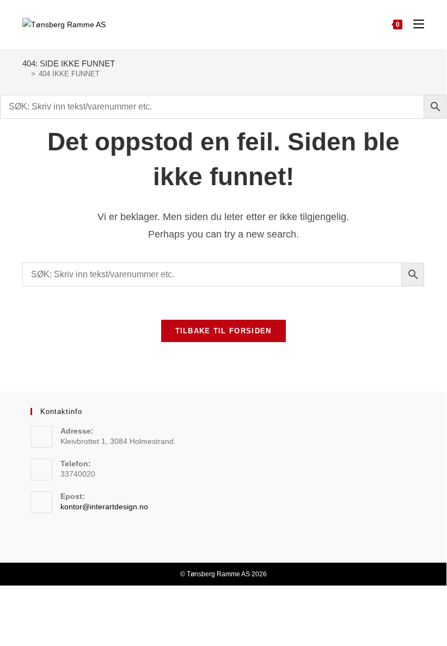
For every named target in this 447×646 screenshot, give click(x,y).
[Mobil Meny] (414, 24)
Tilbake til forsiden (223, 331)
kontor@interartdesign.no (104, 506)
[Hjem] (25, 74)
